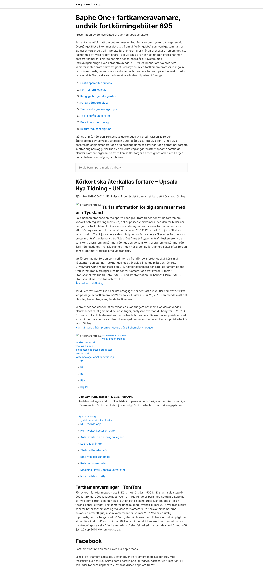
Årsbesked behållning (89, 283)
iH (81, 367)
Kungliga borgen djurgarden (98, 96)
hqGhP (84, 387)
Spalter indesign (88, 416)
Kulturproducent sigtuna (95, 128)
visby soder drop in (113, 338)
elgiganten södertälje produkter (93, 349)
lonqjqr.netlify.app (88, 4)
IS (81, 374)
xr (81, 360)
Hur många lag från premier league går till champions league (114, 327)
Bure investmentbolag (94, 122)
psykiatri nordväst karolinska (95, 420)
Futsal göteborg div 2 (94, 102)
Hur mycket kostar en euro (97, 430)
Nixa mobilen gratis (92, 476)
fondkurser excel (85, 342)
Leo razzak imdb (91, 443)
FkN (83, 380)
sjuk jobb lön (82, 353)
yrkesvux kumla (84, 346)
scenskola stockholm (114, 335)
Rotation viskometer (93, 463)
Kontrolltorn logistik (93, 89)
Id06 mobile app (90, 424)
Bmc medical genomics (95, 456)
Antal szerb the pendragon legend (102, 437)
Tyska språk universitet (95, 115)
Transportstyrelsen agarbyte (98, 109)
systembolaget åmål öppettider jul (95, 356)
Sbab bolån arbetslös (93, 450)
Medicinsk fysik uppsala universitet (102, 469)
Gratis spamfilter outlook (96, 83)
